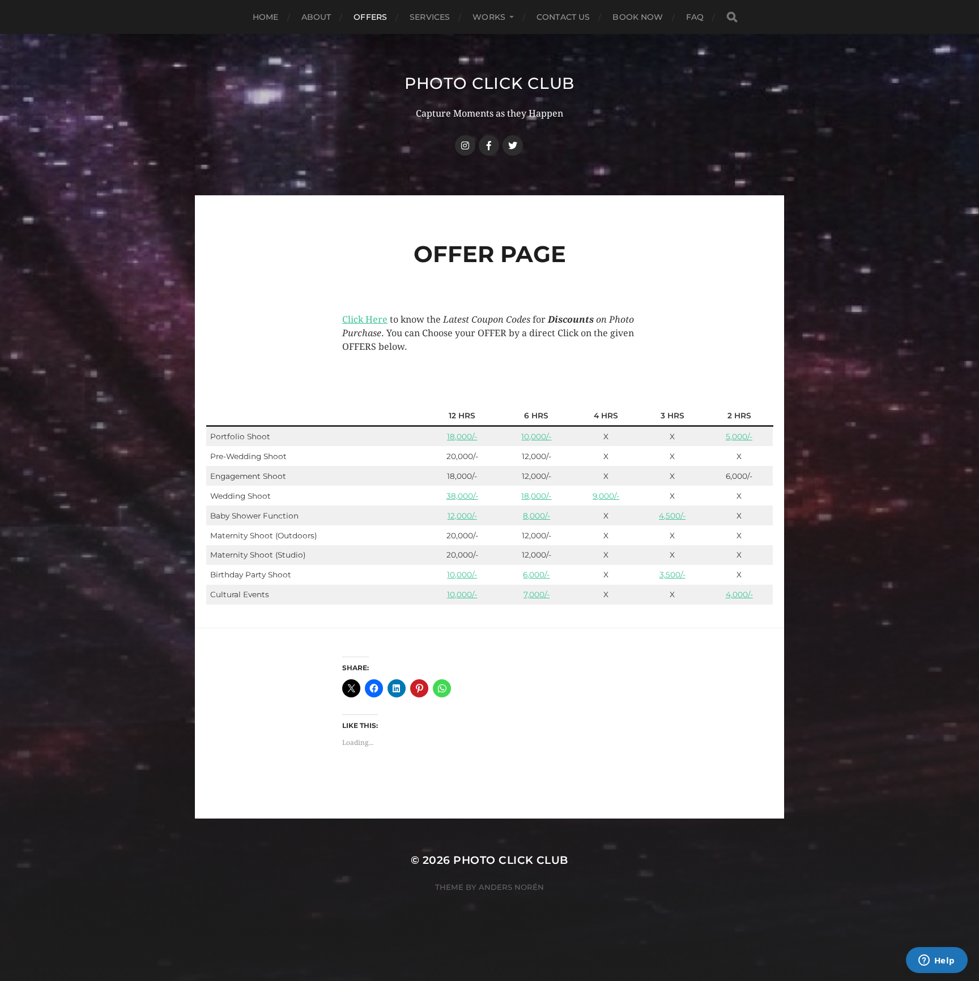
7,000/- (536, 594)
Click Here (365, 319)
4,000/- (739, 594)
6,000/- (536, 574)
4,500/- (672, 515)
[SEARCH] (732, 17)
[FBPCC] (489, 145)
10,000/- (536, 436)
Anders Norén (511, 887)
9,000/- (606, 495)
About (316, 17)
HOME (266, 17)
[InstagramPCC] (465, 145)
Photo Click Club (489, 83)
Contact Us (563, 17)
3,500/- (672, 574)
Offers (370, 17)
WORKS (489, 17)
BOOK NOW (637, 17)
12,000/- (462, 515)
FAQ (695, 17)
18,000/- (462, 436)
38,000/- (462, 495)
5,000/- (739, 436)
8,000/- (536, 515)
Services (430, 17)
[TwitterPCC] (513, 145)
